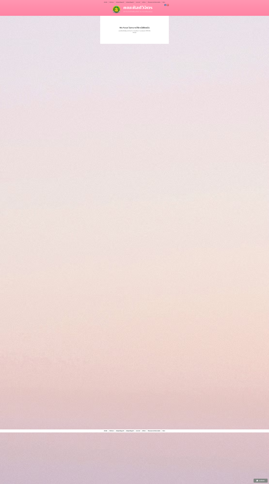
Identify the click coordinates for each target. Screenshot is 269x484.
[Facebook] (165, 5)
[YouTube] (168, 5)
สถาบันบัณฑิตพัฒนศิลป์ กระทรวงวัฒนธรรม (138, 11)
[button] (111, 2)
